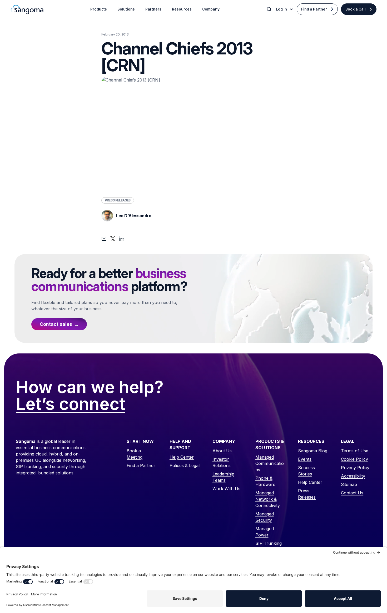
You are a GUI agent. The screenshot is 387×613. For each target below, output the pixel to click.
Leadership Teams (223, 477)
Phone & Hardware (265, 481)
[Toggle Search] (269, 9)
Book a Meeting (134, 454)
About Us (222, 450)
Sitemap (349, 484)
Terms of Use (354, 450)
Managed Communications (269, 463)
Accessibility (353, 476)
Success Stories (306, 471)
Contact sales (56, 324)
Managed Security (264, 517)
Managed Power (264, 532)
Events (304, 459)
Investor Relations (221, 462)
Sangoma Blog (312, 450)
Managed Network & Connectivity (267, 499)
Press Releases (118, 200)
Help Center (182, 457)
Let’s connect (70, 404)
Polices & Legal (185, 465)
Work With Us (226, 488)
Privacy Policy (355, 467)
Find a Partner (314, 9)
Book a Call (355, 9)
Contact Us (352, 492)
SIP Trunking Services (268, 546)
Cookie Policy (354, 459)
